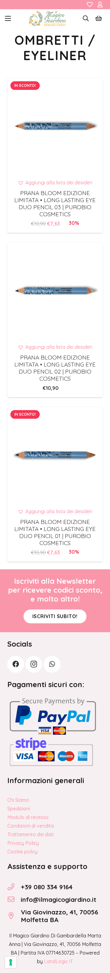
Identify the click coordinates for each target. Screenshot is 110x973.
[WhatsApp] (52, 664)
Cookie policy (22, 851)
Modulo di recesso (28, 817)
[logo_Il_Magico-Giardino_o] (47, 18)
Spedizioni (18, 809)
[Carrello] (98, 18)
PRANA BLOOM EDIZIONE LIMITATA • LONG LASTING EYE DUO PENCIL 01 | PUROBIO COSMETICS (55, 532)
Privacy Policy (23, 843)
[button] (8, 18)
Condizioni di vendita (30, 826)
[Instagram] (33, 664)
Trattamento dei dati (30, 834)
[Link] (90, 4)
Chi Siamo (18, 800)
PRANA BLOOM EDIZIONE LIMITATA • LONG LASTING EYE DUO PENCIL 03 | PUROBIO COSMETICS (55, 203)
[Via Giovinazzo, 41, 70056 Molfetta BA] (14, 916)
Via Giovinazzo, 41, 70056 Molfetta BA (59, 916)
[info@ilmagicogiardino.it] (14, 899)
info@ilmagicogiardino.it (58, 899)
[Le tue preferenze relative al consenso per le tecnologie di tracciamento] (10, 962)
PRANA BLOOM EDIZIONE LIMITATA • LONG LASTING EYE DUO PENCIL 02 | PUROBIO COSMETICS (55, 368)
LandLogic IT (58, 961)
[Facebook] (15, 664)
